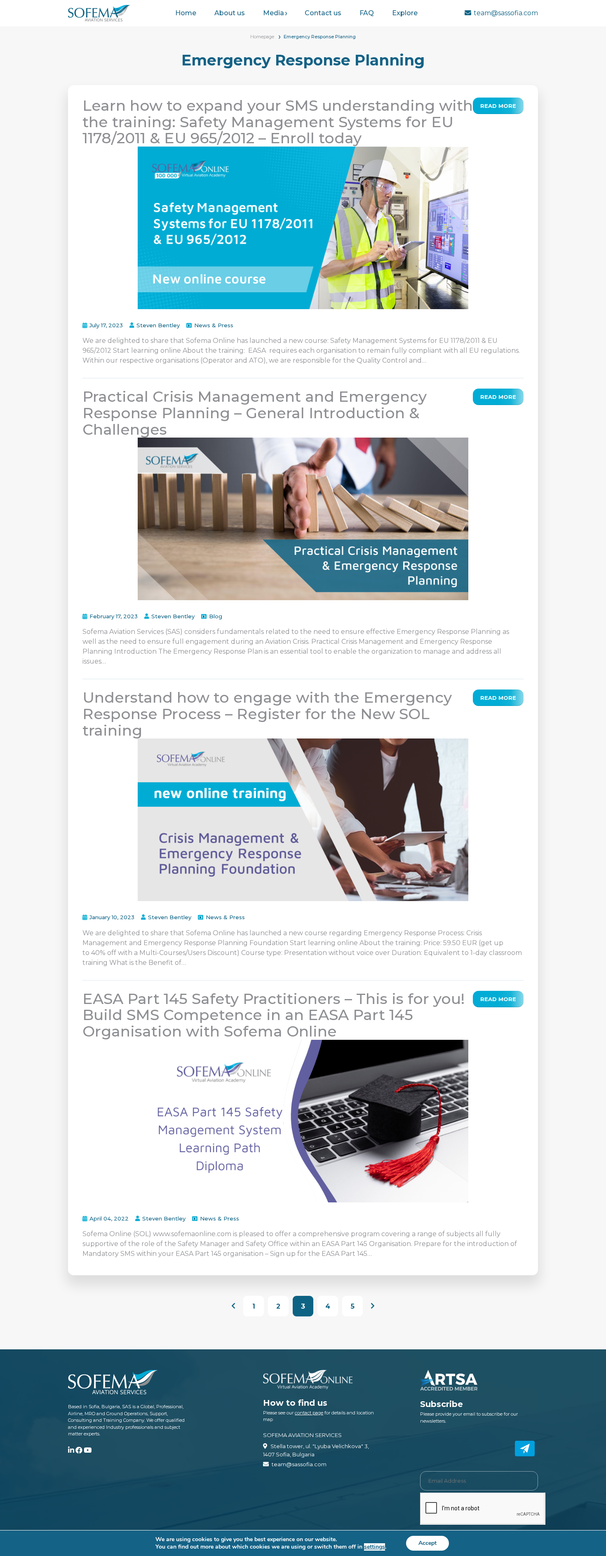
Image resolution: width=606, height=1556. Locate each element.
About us (229, 13)
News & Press (213, 325)
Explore (405, 13)
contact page (309, 1413)
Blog (215, 616)
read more (498, 105)
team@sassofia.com (506, 13)
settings (374, 1547)
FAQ (366, 13)
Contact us (323, 13)
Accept (427, 1543)
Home (185, 13)
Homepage (262, 37)
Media (273, 13)
